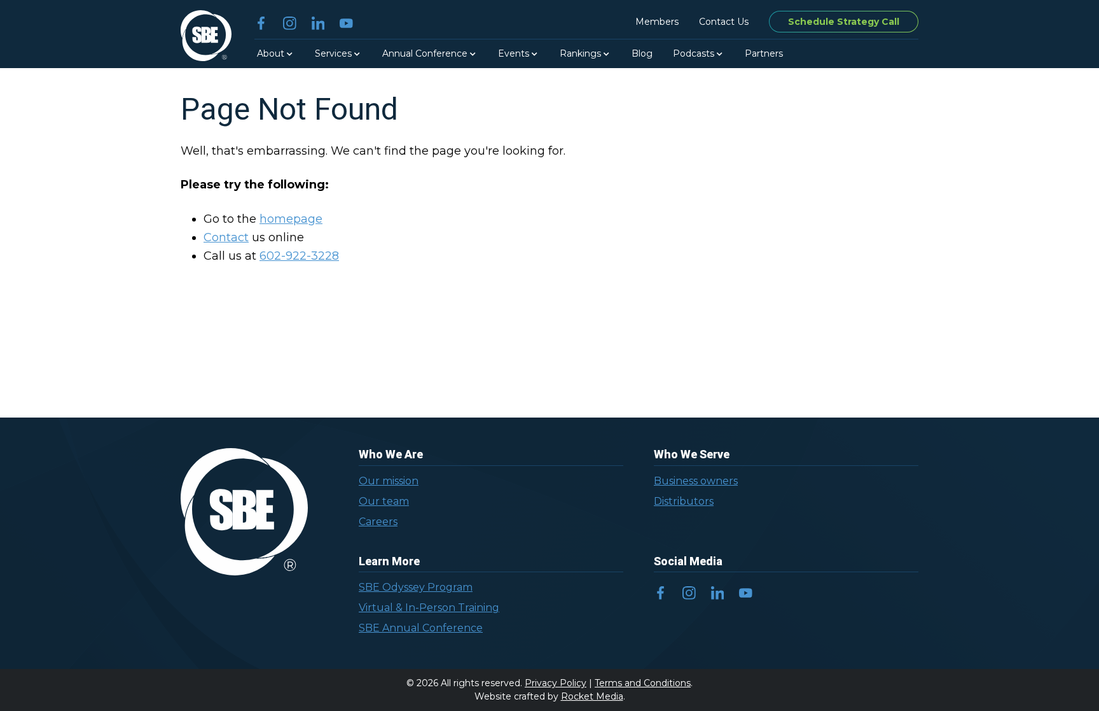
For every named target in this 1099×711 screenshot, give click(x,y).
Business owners (696, 481)
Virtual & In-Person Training (429, 608)
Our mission (388, 481)
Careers (378, 522)
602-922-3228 (299, 256)
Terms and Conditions (643, 683)
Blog (642, 53)
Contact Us (724, 21)
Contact (226, 237)
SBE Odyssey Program (416, 587)
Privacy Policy (555, 683)
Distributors (684, 501)
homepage (290, 219)
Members (657, 21)
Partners (764, 53)
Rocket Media (592, 696)
